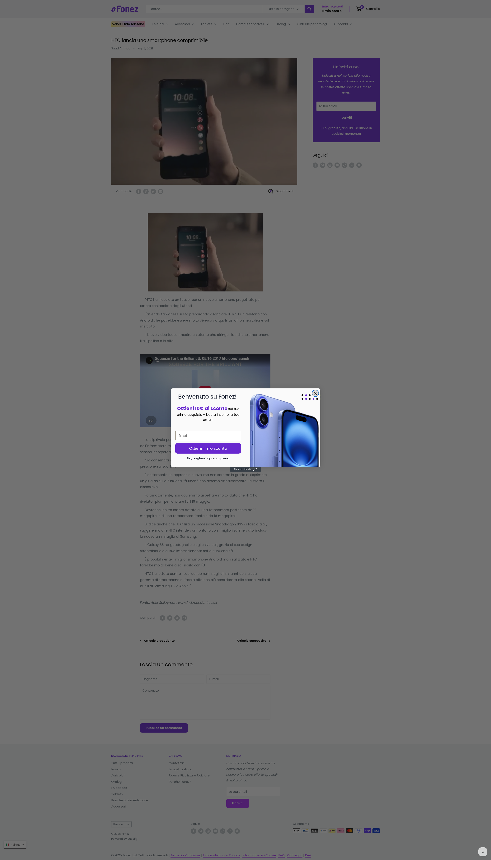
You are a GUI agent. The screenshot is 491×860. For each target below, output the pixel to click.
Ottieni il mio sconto (208, 448)
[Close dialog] (315, 393)
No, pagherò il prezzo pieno (208, 458)
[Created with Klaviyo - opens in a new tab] (245, 469)
